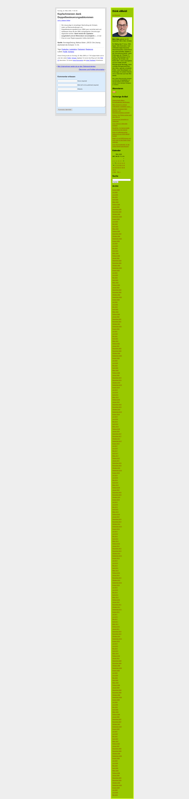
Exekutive (65, 49)
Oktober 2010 (116, 636)
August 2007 (116, 729)
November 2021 (116, 321)
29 (124, 167)
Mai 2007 (115, 736)
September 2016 (117, 470)
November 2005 (116, 780)
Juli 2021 (115, 331)
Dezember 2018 (116, 404)
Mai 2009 (115, 678)
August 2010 (116, 641)
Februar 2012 (116, 600)
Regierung (89, 49)
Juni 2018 (115, 419)
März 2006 (115, 770)
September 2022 (117, 297)
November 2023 (116, 263)
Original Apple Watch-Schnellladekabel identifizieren (121, 101)
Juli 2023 (115, 273)
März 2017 (115, 456)
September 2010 (117, 639)
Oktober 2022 (116, 295)
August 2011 (116, 612)
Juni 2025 (115, 221)
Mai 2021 (115, 336)
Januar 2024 (115, 258)
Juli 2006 (115, 761)
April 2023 (115, 280)
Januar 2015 (115, 517)
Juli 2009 (115, 673)
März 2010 (115, 653)
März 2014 (115, 541)
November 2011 (116, 605)
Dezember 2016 (116, 463)
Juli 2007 (115, 731)
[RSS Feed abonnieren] (114, 92)
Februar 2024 (116, 256)
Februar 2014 (116, 544)
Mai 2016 (115, 480)
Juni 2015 (115, 505)
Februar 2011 (116, 627)
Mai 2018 (115, 422)
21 (122, 165)
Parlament (81, 49)
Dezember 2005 (116, 778)
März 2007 (115, 741)
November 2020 (116, 351)
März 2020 (115, 370)
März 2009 (115, 683)
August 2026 (116, 190)
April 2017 (115, 453)
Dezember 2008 (116, 690)
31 (115, 170)
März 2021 (115, 341)
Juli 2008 (115, 702)
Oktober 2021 (116, 324)
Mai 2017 (115, 451)
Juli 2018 (115, 417)
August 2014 (116, 529)
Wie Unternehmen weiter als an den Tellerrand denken (77, 66)
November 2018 (116, 407)
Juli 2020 (115, 361)
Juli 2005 (115, 790)
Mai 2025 (115, 224)
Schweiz (71, 51)
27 (120, 167)
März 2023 (115, 282)
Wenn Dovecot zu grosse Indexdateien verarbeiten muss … (122, 105)
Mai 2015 (115, 507)
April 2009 (115, 680)
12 (118, 163)
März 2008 (115, 712)
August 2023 (116, 270)
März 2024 (115, 253)
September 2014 (117, 526)
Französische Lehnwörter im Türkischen (120, 120)
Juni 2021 (115, 334)
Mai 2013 (115, 566)
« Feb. (114, 172)
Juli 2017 (115, 446)
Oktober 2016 (116, 468)
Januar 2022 (115, 317)
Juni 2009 (115, 675)
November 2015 (116, 495)
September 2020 (117, 356)
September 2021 (117, 326)
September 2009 (117, 668)
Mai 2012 (115, 592)
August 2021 (116, 329)
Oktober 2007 (116, 724)
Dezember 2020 (116, 348)
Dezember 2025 (116, 209)
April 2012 (115, 595)
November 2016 (116, 465)
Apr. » (119, 172)
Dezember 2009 (116, 661)
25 (117, 167)
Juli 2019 (115, 390)
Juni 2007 (115, 734)
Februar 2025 (116, 231)
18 (117, 165)
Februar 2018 (116, 429)
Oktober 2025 (116, 214)
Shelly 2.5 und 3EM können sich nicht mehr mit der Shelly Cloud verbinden (121, 140)
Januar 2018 (115, 431)
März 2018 (115, 426)
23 (113, 167)
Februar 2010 (116, 656)
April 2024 (115, 251)
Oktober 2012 (116, 580)
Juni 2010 (115, 646)
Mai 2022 (115, 307)
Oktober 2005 (116, 783)
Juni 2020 (115, 363)
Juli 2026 (115, 192)
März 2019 (115, 397)
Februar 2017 (116, 458)
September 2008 (117, 697)
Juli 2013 (115, 561)
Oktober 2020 (116, 353)
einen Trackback (91, 60)
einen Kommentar (78, 60)
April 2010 (115, 651)
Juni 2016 (115, 478)
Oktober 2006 (116, 753)
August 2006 (116, 758)
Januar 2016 (115, 490)
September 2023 (117, 268)
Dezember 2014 (116, 519)
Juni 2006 (115, 763)
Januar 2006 (115, 775)
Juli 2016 (115, 475)
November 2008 (116, 692)
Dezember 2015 (116, 492)
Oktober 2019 (116, 383)
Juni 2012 (115, 590)
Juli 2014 (115, 531)
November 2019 (116, 380)
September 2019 (117, 385)
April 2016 (115, 483)
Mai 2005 (115, 795)
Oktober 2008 (116, 695)
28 (122, 167)
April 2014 (115, 539)
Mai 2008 (115, 707)
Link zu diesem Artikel (63, 20)
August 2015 (116, 500)
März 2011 (115, 624)
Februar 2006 (116, 773)
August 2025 (116, 219)
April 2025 (115, 226)
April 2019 (115, 395)
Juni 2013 (115, 563)
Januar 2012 (115, 602)
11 (117, 163)
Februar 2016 (116, 487)
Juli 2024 (115, 243)
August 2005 (116, 788)
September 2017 (117, 441)
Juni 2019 (115, 392)
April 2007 (115, 739)
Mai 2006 (115, 766)
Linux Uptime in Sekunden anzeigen (119, 124)
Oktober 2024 (116, 236)
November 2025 (116, 212)
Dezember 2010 (116, 631)
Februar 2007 (116, 744)
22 (124, 165)
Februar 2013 (116, 573)
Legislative (73, 49)
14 (122, 163)
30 (113, 170)
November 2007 (116, 722)
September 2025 (117, 217)
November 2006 (116, 751)
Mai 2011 (115, 619)
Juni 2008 (115, 705)
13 (120, 163)
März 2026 (115, 202)
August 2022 (116, 300)
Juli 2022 (115, 302)
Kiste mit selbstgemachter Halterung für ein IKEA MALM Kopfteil (120, 134)
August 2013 (116, 558)
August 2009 (116, 670)
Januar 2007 (115, 746)
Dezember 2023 (116, 260)
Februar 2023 (116, 285)
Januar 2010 (115, 658)
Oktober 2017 (116, 439)
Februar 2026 (116, 204)
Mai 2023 (115, 278)
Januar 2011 (115, 629)
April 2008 (115, 710)
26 (118, 167)
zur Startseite (116, 15)
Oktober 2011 (116, 607)
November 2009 (116, 663)
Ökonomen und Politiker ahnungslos (91, 69)
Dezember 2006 (116, 748)
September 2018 (117, 412)
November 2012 (116, 578)
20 (120, 165)
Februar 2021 (116, 343)
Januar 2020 (115, 375)
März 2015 (115, 512)
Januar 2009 (115, 688)
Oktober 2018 (116, 409)
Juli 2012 (115, 587)
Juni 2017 (115, 448)
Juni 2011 (115, 617)
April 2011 (115, 622)
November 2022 (116, 292)
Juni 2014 (115, 534)
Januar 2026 (115, 207)
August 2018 (116, 414)
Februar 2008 (116, 714)
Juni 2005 (115, 792)
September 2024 (117, 239)
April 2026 (115, 199)
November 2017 (116, 436)
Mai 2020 (115, 365)
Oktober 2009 (116, 666)
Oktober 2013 (116, 553)
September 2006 (117, 756)
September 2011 (117, 609)
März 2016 (115, 485)
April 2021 (115, 339)
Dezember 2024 (116, 234)
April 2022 (115, 309)
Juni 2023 (115, 275)
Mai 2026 (115, 197)
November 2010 (116, 634)
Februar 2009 (116, 685)
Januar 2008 (115, 717)
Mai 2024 (115, 248)
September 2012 (117, 583)
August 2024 (116, 241)
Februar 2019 (116, 400)
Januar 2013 (115, 575)
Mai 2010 (115, 649)
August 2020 (116, 358)
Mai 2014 (115, 536)
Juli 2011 (115, 614)
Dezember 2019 (116, 378)
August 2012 (116, 585)
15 (124, 163)
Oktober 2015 (116, 497)
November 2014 (116, 522)
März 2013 (115, 570)
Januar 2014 (115, 546)
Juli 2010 (115, 644)
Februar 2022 (116, 314)
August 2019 (116, 387)
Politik (65, 51)
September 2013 (117, 556)
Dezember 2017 (116, 434)
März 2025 (115, 229)
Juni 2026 (115, 195)
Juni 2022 (115, 304)
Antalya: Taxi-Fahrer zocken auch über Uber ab (122, 116)
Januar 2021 (115, 346)
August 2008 (116, 700)
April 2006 (115, 768)
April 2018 (115, 424)
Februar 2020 (116, 373)
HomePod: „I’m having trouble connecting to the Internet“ (120, 129)
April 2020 (115, 368)
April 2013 (115, 568)
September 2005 (117, 785)
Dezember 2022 (116, 290)
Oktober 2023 (116, 265)
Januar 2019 (115, 402)
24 (115, 167)
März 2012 (115, 597)
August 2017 (116, 444)
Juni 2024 (115, 246)
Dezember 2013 (116, 548)
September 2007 (117, 727)
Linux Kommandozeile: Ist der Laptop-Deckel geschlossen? (120, 145)
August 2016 (116, 473)
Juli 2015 (115, 502)
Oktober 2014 (116, 524)
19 (118, 165)
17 (115, 165)
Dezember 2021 (116, 319)
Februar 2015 (116, 514)
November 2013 (116, 551)
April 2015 (115, 509)
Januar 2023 (115, 287)
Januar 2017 (115, 461)
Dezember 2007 (116, 719)
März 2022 (115, 312)
